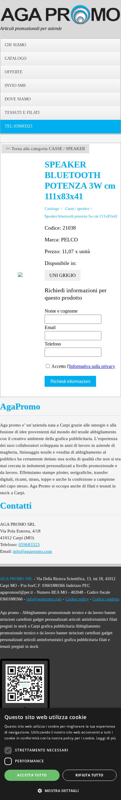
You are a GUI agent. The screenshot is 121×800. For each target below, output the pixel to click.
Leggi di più (106, 738)
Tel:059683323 (18, 126)
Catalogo (15, 58)
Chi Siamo (15, 45)
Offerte (14, 72)
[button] (60, 790)
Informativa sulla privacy (92, 366)
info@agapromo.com (32, 551)
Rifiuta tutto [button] (89, 775)
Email (50, 327)
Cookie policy (77, 599)
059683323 (29, 544)
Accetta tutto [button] (32, 775)
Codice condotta (106, 599)
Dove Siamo (18, 99)
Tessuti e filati (22, 112)
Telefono (53, 343)
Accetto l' (83, 366)
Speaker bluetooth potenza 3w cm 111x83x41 (81, 216)
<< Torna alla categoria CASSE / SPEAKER (45, 148)
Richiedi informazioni (70, 381)
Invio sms (15, 85)
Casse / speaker (77, 208)
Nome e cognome (61, 310)
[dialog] (60, 754)
